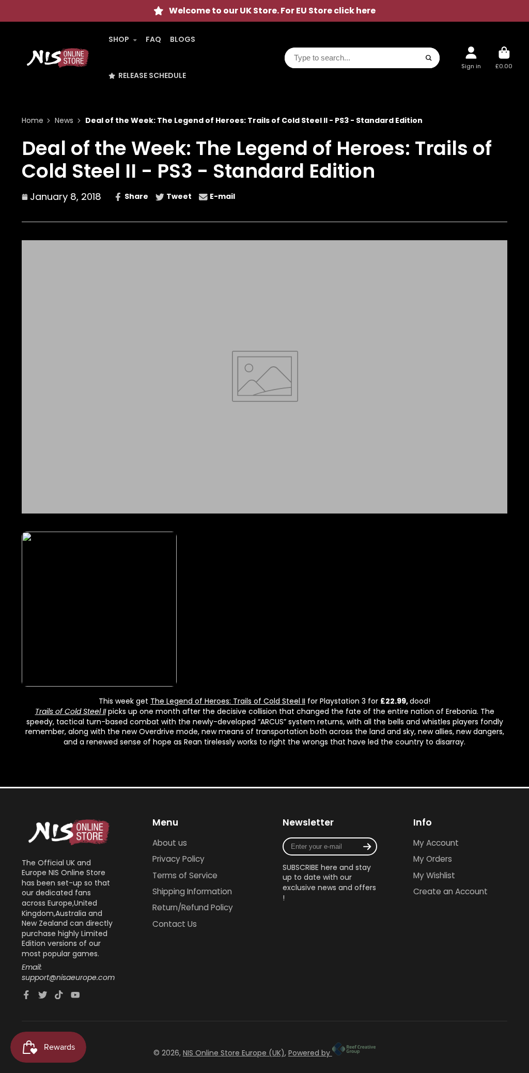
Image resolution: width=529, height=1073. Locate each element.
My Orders (432, 858)
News (64, 121)
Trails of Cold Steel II (70, 711)
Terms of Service (184, 875)
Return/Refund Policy (192, 907)
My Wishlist (434, 875)
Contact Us (174, 924)
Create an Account (450, 891)
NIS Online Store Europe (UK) (234, 1053)
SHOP (118, 39)
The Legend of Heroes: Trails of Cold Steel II (227, 701)
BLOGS (182, 39)
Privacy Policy (178, 858)
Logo (58, 57)
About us (169, 842)
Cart (503, 57)
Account (471, 57)
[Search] (429, 58)
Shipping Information (192, 891)
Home (32, 121)
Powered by (310, 1053)
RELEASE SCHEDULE (152, 75)
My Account (436, 842)
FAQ (153, 39)
